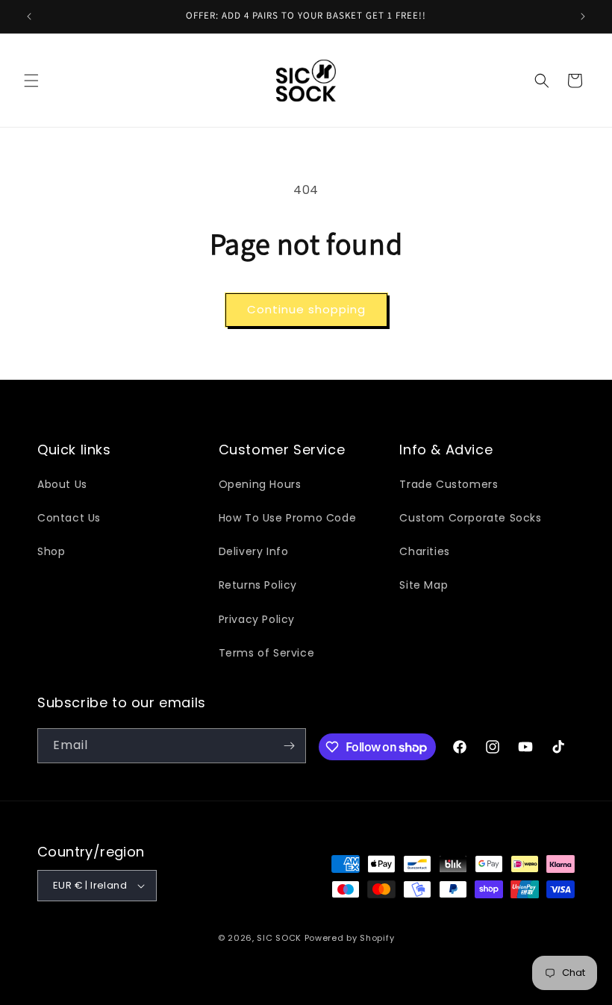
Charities (424, 551)
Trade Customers (448, 484)
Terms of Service (267, 652)
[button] (31, 80)
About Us (62, 484)
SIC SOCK (279, 938)
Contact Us (69, 517)
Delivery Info (254, 551)
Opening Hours (260, 484)
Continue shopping (306, 309)
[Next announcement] (582, 16)
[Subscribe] (288, 745)
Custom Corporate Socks (470, 517)
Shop (51, 551)
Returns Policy (258, 584)
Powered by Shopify (350, 938)
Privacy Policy (257, 619)
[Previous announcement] (29, 16)
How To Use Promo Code (288, 517)
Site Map (423, 584)
